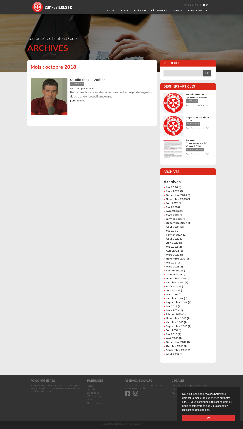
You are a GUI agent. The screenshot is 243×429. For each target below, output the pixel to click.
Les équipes (140, 10)
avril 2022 (172, 250)
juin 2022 (172, 242)
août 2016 (172, 354)
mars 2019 (172, 310)
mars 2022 (173, 254)
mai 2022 (172, 246)
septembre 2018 (176, 326)
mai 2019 (171, 306)
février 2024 (174, 234)
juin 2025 (172, 203)
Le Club (124, 10)
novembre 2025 (176, 199)
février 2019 (174, 314)
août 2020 (173, 286)
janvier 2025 (174, 218)
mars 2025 (172, 214)
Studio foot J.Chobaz (87, 80)
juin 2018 (172, 330)
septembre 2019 (176, 302)
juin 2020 (172, 290)
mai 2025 (172, 207)
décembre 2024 (176, 222)
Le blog (178, 10)
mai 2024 (172, 230)
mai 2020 (172, 294)
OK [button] (208, 417)
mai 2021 (171, 262)
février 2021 (174, 270)
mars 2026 (173, 191)
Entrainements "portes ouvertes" (197, 96)
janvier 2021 (174, 274)
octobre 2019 (174, 298)
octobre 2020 (175, 282)
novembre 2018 (176, 318)
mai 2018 (171, 334)
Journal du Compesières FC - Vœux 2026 (197, 143)
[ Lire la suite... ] (78, 100)
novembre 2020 (176, 278)
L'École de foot (160, 10)
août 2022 (173, 238)
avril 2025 (172, 211)
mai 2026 (172, 187)
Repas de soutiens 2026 (197, 119)
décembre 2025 (176, 195)
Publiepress (134, 424)
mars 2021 (172, 266)
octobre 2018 (174, 322)
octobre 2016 (174, 346)
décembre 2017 (176, 342)
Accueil (110, 10)
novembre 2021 (176, 258)
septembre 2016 (176, 350)
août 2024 (173, 226)
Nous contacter (198, 10)
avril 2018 (172, 338)
